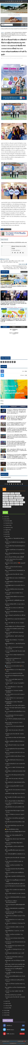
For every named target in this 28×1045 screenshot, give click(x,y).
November (7, 523)
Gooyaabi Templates (21, 1043)
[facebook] (6, 1)
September (7, 527)
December (7, 520)
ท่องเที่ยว (17, 493)
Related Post (5, 272)
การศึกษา (19, 495)
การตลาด (5, 495)
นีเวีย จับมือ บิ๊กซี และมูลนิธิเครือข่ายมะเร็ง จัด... (15, 966)
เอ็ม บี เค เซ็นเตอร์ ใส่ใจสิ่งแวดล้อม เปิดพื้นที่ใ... (14, 557)
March (6, 1003)
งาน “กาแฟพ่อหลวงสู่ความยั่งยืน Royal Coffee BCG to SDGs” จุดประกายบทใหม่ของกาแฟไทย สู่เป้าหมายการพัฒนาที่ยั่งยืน (17, 463)
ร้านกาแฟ (22, 502)
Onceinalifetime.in (13, 1041)
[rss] (15, 1)
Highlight (14, 406)
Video (4, 504)
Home (2, 32)
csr (8, 502)
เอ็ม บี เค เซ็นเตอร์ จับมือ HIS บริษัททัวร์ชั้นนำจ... (15, 801)
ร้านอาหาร (5, 499)
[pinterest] (10, 1)
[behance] (17, 1)
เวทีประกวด (20, 499)
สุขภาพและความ (7, 506)
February (7, 1005)
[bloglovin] (12, 1)
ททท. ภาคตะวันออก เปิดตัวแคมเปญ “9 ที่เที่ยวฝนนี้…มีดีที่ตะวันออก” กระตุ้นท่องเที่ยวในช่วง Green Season (17, 450)
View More (24, 271)
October (7, 525)
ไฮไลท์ (22, 28)
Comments (23, 406)
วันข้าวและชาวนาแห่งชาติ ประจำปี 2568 (13, 673)
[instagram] (19, 1)
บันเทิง (12, 493)
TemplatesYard (6, 1043)
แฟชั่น (11, 504)
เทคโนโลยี (5, 497)
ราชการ (11, 497)
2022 (5, 1015)
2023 (5, 1012)
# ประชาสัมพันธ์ (7, 229)
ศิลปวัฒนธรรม (13, 499)
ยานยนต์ (16, 502)
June (6, 534)
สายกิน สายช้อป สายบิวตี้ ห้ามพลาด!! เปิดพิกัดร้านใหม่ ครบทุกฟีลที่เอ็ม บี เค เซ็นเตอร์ (14, 287)
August (7, 529)
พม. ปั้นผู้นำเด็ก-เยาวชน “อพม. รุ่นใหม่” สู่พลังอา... (15, 705)
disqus (13, 326)
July (6, 532)
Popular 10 (5, 406)
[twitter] (8, 1)
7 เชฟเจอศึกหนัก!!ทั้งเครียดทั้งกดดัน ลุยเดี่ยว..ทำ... (15, 883)
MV (8, 504)
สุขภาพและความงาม (19, 497)
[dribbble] (13, 1)
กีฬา (4, 502)
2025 (5, 518)
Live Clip (17, 504)
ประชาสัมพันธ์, (20, 58)
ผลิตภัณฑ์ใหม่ (12, 495)
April (6, 1001)
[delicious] (21, 1)
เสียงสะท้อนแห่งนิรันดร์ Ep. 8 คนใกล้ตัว (13, 994)
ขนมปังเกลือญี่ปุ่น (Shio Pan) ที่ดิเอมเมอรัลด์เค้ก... (15, 626)
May (6, 536)
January (7, 1007)
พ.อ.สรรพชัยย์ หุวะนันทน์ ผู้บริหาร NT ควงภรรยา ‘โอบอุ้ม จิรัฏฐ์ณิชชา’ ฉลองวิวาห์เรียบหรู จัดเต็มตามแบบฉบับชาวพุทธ (16, 424)
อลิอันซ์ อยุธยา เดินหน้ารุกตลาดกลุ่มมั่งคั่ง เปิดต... (15, 964)
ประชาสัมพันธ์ (7, 32)
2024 (5, 1010)
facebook (23, 326)
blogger (5, 326)
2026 (5, 516)
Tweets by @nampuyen (6, 477)
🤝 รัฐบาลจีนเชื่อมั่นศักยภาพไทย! (12, 829)
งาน (21, 504)
